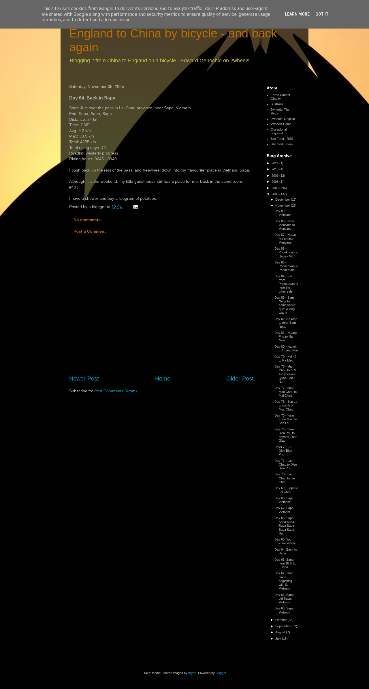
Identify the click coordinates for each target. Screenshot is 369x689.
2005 (275, 194)
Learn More (297, 14)
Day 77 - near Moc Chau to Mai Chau (285, 391)
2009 (275, 175)
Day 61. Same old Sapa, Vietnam (284, 598)
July (278, 638)
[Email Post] (135, 206)
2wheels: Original (283, 119)
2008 (275, 181)
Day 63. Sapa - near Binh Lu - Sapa (285, 563)
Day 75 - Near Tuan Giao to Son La (285, 419)
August (280, 632)
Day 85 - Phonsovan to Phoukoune (286, 266)
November (283, 205)
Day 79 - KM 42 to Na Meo (285, 358)
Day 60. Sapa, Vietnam (284, 610)
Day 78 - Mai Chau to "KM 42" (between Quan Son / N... (285, 374)
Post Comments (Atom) (115, 391)
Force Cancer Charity (280, 96)
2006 (275, 188)
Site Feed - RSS (282, 138)
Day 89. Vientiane (282, 213)
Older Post (240, 378)
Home (162, 378)
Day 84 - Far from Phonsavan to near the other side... (286, 283)
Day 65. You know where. (285, 541)
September (283, 626)
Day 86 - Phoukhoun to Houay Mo (286, 252)
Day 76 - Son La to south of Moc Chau (285, 405)
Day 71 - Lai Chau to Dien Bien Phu (285, 464)
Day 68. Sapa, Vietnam (284, 500)
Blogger (221, 673)
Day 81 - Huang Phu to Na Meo (285, 336)
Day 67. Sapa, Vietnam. (284, 509)
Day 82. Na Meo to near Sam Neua (285, 322)
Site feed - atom (282, 144)
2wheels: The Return (280, 111)
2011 (275, 163)
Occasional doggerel (279, 131)
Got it (322, 14)
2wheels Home (281, 124)
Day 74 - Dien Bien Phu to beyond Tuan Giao (285, 435)
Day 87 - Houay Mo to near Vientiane (285, 238)
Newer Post (84, 378)
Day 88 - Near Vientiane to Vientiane (284, 224)
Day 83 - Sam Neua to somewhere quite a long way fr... (284, 305)
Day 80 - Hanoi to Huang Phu (286, 348)
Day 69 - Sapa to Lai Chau (286, 490)
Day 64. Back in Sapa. (285, 551)
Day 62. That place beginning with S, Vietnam (283, 580)
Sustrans (277, 104)
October (281, 620)
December (283, 199)
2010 (275, 169)
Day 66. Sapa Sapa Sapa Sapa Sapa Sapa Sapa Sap (284, 525)
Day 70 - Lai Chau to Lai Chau (284, 477)
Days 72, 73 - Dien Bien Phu (283, 450)
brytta (192, 673)
